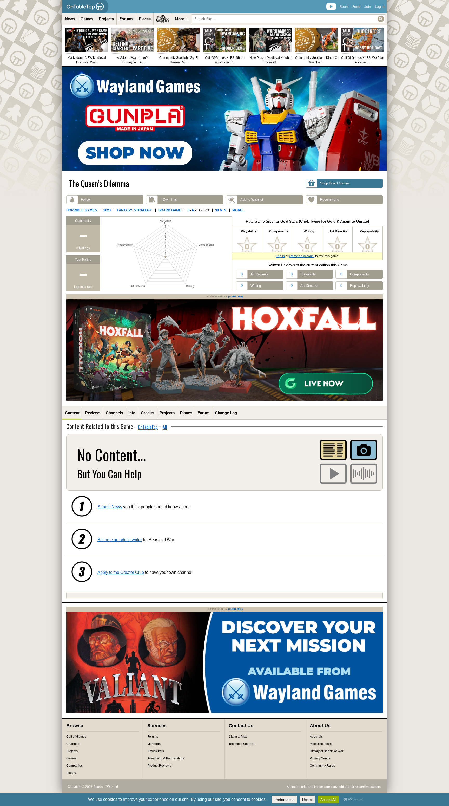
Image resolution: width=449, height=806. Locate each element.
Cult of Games (76, 736)
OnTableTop (148, 427)
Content (72, 413)
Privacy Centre (320, 758)
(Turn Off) (235, 296)
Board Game (169, 210)
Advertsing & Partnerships (165, 758)
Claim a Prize (238, 736)
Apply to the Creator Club (120, 572)
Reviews (92, 413)
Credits (147, 413)
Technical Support (241, 744)
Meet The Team (321, 744)
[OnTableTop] (85, 6)
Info (131, 413)
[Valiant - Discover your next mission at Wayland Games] (224, 712)
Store (344, 6)
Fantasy (124, 210)
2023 (107, 210)
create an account (301, 256)
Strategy (143, 210)
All (165, 427)
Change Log (226, 413)
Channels (114, 413)
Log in (380, 6)
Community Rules (322, 766)
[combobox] (288, 19)
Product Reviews (159, 766)
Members (154, 744)
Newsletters (155, 751)
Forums (126, 19)
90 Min (220, 210)
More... (239, 210)
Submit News (109, 507)
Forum (203, 413)
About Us (316, 736)
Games (87, 19)
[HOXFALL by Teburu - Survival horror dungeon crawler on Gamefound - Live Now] (224, 399)
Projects (106, 19)
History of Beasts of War (326, 751)
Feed (356, 6)
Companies (74, 766)
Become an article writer (119, 539)
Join (367, 6)
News (70, 19)
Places (145, 19)
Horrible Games (81, 210)
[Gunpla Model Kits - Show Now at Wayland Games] (224, 119)
